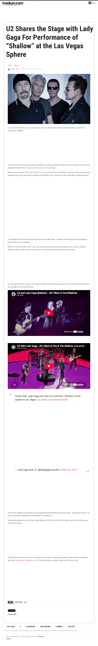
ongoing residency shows (36, 168)
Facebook (30, 627)
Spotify (71, 627)
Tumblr (59, 627)
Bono (68, 284)
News (17, 65)
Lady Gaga (12, 128)
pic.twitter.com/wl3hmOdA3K (52, 399)
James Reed (15, 69)
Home (10, 65)
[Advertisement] (49, 421)
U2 (46, 128)
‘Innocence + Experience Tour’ (27, 560)
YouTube (11, 627)
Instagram (45, 627)
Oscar (41, 250)
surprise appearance (33, 128)
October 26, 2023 (68, 469)
